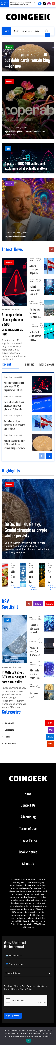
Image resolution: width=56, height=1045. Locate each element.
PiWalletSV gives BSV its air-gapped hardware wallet (14, 677)
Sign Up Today (12, 1015)
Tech (8, 148)
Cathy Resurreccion (33, 302)
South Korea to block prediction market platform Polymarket (14, 405)
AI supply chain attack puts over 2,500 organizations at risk (12, 324)
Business (9, 81)
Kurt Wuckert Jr (10, 233)
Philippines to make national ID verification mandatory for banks (34, 313)
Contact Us (28, 805)
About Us (28, 863)
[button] (42, 456)
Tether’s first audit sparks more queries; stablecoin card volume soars (35, 335)
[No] (52, 1036)
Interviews (10, 743)
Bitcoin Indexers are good (49, 576)
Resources (27, 31)
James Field (8, 49)
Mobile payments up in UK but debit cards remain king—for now (22, 3)
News (16, 31)
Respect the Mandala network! (16, 236)
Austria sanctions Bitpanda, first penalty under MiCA (35, 269)
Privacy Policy (28, 840)
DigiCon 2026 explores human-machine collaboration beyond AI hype (25, 133)
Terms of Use (28, 828)
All (52, 249)
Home (6, 31)
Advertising (28, 816)
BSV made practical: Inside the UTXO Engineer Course (34, 674)
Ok (28, 1041)
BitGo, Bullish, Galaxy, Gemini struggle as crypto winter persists (26, 529)
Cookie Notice (28, 851)
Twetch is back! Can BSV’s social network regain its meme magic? (35, 651)
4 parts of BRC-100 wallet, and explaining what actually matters (26, 166)
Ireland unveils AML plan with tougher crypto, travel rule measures (35, 290)
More (36, 31)
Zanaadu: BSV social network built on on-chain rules (34, 628)
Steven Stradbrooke (33, 325)
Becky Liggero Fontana (34, 587)
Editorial (9, 183)
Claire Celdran (9, 128)
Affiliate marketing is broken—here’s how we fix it (31, 576)
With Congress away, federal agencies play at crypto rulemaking (12, 576)
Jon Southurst (9, 159)
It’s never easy (33, 695)
